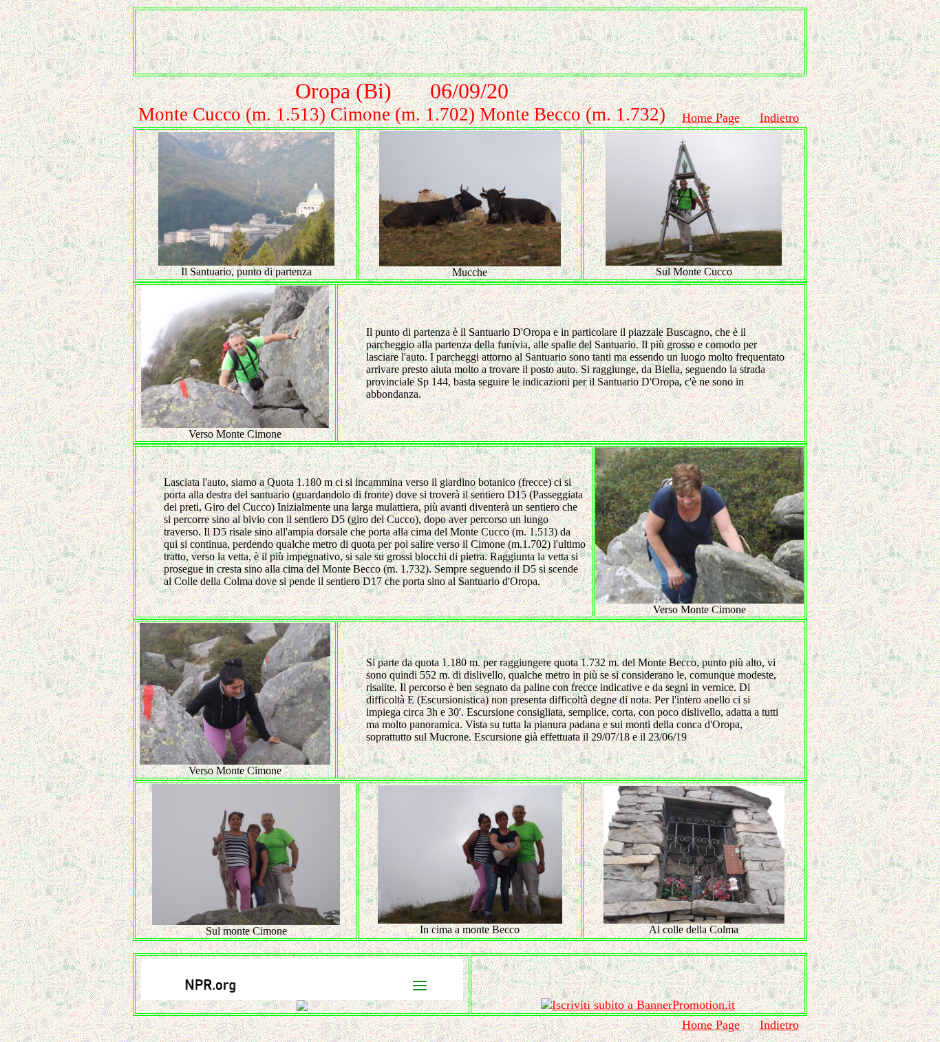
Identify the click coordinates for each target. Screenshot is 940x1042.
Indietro (779, 118)
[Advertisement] (470, 42)
